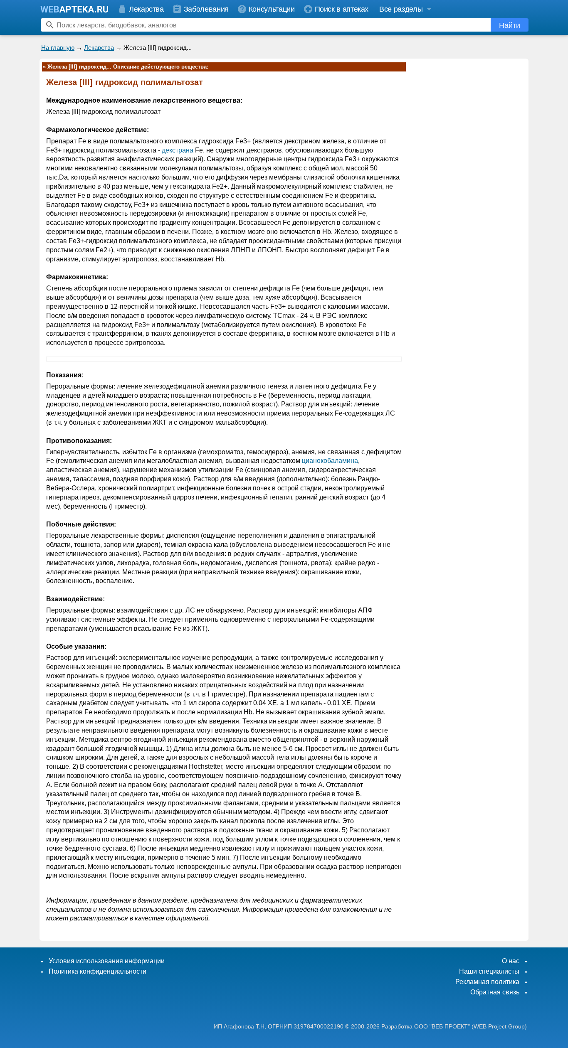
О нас (510, 960)
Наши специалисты (489, 971)
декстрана (177, 150)
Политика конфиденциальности (97, 971)
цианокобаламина (330, 460)
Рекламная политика (487, 981)
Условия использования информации (107, 960)
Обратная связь (494, 992)
